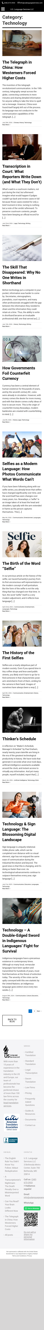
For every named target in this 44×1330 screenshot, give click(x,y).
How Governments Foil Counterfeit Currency (18, 373)
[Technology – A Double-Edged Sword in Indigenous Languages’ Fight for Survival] (22, 911)
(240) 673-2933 (9, 3)
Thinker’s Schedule (19, 738)
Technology (28, 122)
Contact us (30, 1125)
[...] (13, 117)
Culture (29, 996)
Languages (36, 517)
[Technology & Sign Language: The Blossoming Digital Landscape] (22, 805)
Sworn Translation (30, 1080)
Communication (18, 517)
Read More (5, 125)
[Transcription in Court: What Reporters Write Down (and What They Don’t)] (22, 147)
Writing (28, 223)
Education (28, 884)
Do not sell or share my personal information (30, 1235)
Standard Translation (30, 1062)
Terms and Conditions (19, 1256)
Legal (15, 223)
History (21, 122)
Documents (30, 1119)
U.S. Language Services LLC (22, 9)
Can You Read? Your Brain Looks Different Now (12, 1206)
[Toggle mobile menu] (3, 9)
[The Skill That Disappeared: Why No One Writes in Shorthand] (22, 248)
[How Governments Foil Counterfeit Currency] (22, 349)
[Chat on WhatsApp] (32, 1208)
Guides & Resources (30, 1112)
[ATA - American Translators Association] (12, 1115)
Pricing (28, 1093)
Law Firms (30, 1087)
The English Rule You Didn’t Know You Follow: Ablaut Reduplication (12, 1164)
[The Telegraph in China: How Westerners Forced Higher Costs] (22, 43)
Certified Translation (30, 1054)
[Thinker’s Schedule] (22, 720)
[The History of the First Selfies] (22, 634)
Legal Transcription (31, 1071)
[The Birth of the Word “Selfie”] (22, 544)
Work (37, 780)
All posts (9, 1235)
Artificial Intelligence (20, 780)
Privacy (29, 1256)
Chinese (16, 122)
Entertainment (28, 517)
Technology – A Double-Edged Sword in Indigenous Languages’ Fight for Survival (21, 940)
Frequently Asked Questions (30, 1101)
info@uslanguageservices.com (31, 3)
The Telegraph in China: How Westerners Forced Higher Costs (11, 1222)
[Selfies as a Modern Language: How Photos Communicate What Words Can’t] (22, 444)
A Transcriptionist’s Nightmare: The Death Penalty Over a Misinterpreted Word (12, 1186)
